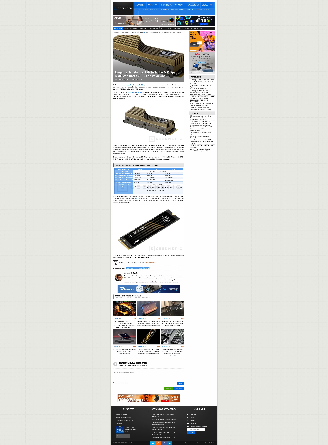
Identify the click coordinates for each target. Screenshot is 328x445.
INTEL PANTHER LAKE (166, 28)
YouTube (192, 421)
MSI (132, 268)
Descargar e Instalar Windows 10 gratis (164, 420)
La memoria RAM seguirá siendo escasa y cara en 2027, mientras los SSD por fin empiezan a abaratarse (172, 353)
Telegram (193, 424)
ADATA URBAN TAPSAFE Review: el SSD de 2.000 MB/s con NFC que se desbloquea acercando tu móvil (148, 324)
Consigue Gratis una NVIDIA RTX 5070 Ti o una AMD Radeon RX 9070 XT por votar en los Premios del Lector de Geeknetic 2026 (124, 324)
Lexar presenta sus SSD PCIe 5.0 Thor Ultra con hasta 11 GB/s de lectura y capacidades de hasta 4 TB (148, 353)
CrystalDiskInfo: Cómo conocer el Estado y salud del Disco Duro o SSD (201, 126)
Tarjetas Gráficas (154, 9)
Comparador (153, 4)
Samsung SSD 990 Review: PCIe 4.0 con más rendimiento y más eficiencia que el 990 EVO (172, 324)
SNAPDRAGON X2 (153, 28)
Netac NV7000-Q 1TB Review (199, 93)
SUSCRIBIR (191, 433)
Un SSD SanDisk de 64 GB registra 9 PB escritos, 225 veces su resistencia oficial (124, 352)
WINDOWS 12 (194, 28)
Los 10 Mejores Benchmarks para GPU (163, 437)
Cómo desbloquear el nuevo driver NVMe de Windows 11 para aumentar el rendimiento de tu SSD (201, 118)
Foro (205, 4)
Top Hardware (193, 4)
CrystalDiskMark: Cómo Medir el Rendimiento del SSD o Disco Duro (200, 122)
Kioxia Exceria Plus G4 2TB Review (200, 109)
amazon (137, 198)
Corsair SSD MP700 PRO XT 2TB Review (202, 96)
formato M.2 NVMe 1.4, (136, 92)
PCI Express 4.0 (138, 268)
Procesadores (137, 9)
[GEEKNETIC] (123, 8)
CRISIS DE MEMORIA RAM (130, 28)
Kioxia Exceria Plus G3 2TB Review (200, 94)
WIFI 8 (201, 28)
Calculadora (166, 4)
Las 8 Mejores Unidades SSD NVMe (200, 140)
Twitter (192, 418)
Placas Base (145, 9)
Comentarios (150, 262)
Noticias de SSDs (139, 32)
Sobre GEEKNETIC (121, 415)
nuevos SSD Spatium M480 (133, 85)
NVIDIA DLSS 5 (143, 28)
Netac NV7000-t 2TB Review (198, 89)
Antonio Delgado (123, 79)
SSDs (133, 32)
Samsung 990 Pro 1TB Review (199, 91)
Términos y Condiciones (123, 418)
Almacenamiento (126, 32)
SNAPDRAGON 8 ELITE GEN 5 (181, 28)
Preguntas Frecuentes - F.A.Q (125, 421)
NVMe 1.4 (146, 268)
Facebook (193, 415)
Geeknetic (117, 32)
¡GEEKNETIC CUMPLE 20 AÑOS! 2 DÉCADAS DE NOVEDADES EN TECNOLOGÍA (200, 100)
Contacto (119, 424)
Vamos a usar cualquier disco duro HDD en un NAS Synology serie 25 (202, 150)
